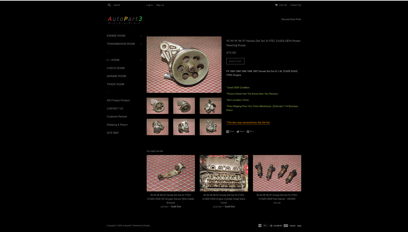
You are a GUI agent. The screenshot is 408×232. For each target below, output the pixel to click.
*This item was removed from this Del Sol (248, 122)
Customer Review (117, 116)
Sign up (160, 4)
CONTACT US (115, 108)
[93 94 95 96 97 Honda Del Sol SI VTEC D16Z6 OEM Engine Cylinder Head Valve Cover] (224, 173)
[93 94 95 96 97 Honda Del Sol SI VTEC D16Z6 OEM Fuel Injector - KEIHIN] (277, 173)
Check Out (296, 4)
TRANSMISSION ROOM (124, 44)
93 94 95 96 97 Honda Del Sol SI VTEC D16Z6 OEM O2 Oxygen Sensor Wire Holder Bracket (170, 198)
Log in (150, 4)
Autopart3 (127, 225)
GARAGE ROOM (116, 76)
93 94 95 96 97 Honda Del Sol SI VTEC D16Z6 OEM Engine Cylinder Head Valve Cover (223, 198)
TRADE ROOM (115, 84)
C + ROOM (124, 60)
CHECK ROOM (115, 68)
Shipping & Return (117, 124)
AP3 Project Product (118, 100)
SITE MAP (113, 133)
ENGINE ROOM (124, 35)
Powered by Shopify (141, 225)
